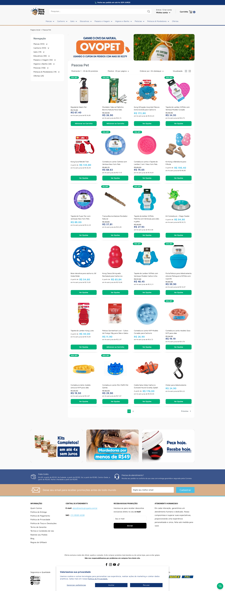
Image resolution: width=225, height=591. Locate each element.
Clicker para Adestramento (176, 385)
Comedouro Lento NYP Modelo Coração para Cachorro (146, 332)
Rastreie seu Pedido (38, 535)
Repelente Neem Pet (78, 107)
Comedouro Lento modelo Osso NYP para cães (178, 332)
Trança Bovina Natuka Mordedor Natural (115, 217)
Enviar (130, 526)
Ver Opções (146, 123)
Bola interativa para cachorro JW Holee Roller (83, 274)
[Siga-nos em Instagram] (110, 564)
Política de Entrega (38, 512)
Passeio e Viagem (102, 21)
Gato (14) (38, 52)
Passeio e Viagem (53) (43, 60)
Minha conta (162, 12)
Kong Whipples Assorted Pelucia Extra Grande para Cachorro (146, 108)
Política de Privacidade (40, 519)
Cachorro (61, 21)
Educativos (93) (40, 56)
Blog (32, 538)
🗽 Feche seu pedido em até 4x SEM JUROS (112, 2)
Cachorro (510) (40, 48)
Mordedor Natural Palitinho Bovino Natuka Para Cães (113, 108)
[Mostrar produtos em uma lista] (190, 71)
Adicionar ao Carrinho (84, 123)
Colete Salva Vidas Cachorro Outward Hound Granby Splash (146, 386)
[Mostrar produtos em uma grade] (186, 71)
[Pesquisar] (149, 11)
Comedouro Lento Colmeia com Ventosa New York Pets (114, 163)
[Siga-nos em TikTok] (118, 564)
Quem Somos (36, 508)
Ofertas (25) (39, 76)
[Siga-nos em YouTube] (114, 564)
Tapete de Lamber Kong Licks (82, 331)
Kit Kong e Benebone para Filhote (176, 163)
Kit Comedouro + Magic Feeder (178, 216)
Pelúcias (138, 21)
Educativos (84, 21)
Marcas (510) (39, 44)
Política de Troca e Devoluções (43, 523)
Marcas (49, 21)
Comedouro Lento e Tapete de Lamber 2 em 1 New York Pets (146, 163)
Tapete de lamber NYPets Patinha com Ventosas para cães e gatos (146, 218)
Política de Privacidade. (98, 579)
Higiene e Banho (122, 21)
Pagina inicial (35, 30)
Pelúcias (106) (40, 68)
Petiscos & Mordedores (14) (45, 72)
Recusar (146, 585)
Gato (72, 21)
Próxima (184, 411)
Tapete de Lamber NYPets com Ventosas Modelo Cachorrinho (146, 274)
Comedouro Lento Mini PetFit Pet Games (115, 386)
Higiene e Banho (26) (43, 64)
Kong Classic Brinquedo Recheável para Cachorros (112, 274)
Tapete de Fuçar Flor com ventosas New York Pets (80, 217)
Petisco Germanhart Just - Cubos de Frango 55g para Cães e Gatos (115, 332)
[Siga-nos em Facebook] (106, 564)
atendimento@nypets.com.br (85, 508)
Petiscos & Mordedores (157, 21)
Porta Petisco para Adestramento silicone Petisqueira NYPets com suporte (178, 276)
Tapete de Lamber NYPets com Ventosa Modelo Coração (178, 108)
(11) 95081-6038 (77, 515)
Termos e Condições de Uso (42, 531)
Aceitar (111, 585)
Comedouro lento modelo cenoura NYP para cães (81, 386)
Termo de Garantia (38, 527)
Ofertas (175, 21)
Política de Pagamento (40, 516)
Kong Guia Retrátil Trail (80, 162)
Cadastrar (185, 489)
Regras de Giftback (38, 542)
